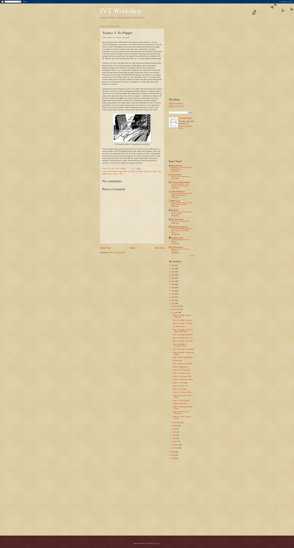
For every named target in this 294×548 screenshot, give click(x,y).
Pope (159, 171)
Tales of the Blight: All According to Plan (179, 345)
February (176, 445)
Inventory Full (176, 175)
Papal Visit (147, 171)
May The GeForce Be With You (180, 176)
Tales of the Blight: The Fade (182, 323)
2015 (173, 300)
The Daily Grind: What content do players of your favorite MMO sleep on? (181, 230)
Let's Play (131, 171)
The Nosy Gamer (177, 247)
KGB (125, 171)
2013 (173, 452)
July (174, 429)
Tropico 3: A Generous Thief (181, 376)
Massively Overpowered (179, 227)
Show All (192, 255)
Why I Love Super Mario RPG (180, 221)
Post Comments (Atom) (117, 252)
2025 (173, 268)
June (175, 432)
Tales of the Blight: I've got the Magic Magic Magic (182, 330)
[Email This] (131, 168)
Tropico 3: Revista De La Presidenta (180, 412)
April (174, 438)
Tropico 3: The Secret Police (182, 392)
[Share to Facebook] (138, 168)
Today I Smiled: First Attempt (182, 363)
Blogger (157, 543)
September (177, 422)
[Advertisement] (181, 60)
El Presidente (112, 171)
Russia (109, 174)
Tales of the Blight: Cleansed (182, 320)
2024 (173, 272)
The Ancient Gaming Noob (180, 182)
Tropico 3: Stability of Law (181, 373)
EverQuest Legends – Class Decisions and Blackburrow (180, 185)
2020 (173, 284)
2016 (173, 297)
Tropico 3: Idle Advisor (179, 367)
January (176, 448)
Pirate (154, 171)
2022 (173, 278)
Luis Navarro (139, 171)
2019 (173, 288)
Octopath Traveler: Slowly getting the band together (181, 213)
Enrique (120, 171)
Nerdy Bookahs (176, 166)
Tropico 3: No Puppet (179, 389)
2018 (173, 291)
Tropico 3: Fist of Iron (179, 403)
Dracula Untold (177, 360)
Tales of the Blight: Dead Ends (182, 335)
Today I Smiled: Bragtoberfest (182, 357)
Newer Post (105, 248)
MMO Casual (175, 201)
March (175, 441)
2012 (173, 455)
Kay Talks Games (177, 219)
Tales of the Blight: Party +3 (181, 338)
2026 (173, 265)
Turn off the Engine (178, 326)
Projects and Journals (176, 103)
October (176, 312)
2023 (173, 275)
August (175, 426)
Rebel (104, 174)
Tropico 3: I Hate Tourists (180, 400)
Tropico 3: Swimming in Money (182, 379)
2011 (173, 458)
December (176, 306)
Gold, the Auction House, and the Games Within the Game (181, 194)
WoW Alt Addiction (178, 191)
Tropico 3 (116, 174)
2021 (173, 281)
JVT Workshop (121, 10)
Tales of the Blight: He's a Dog (182, 341)
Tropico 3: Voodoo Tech (180, 386)
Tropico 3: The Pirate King (181, 370)
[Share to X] (136, 168)
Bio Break (174, 210)
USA (121, 174)
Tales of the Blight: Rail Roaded (183, 349)
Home (132, 248)
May (174, 435)
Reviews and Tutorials (176, 106)
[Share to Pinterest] (140, 168)
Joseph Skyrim (186, 118)
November (176, 309)
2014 (173, 303)
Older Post (159, 248)
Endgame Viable (177, 238)
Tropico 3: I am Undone (180, 383)
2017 (173, 294)
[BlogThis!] (133, 168)
